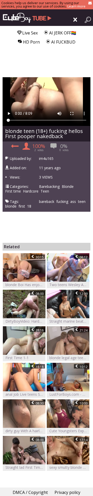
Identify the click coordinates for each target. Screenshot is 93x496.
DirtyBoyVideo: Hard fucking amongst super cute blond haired (25, 321)
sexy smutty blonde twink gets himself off (69, 467)
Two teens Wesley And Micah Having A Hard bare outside (69, 284)
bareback (46, 201)
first (22, 206)
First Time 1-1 (17, 357)
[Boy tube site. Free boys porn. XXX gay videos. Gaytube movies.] (26, 17)
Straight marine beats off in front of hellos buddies (69, 321)
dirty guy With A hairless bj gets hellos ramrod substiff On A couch (25, 430)
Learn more (76, 6)
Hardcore (30, 191)
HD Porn (31, 42)
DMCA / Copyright (30, 492)
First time (13, 191)
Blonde (68, 186)
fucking (62, 201)
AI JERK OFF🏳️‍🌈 (62, 33)
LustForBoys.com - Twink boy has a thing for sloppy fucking (69, 394)
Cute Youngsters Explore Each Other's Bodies (69, 430)
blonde (11, 206)
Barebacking (49, 186)
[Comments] (14, 147)
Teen (45, 191)
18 (29, 206)
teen (82, 201)
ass (73, 201)
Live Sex (29, 33)
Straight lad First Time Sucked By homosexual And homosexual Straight (25, 467)
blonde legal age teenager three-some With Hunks (69, 357)
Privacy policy (67, 492)
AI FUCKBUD (62, 42)
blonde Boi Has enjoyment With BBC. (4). (25, 284)
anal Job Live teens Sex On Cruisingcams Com (25, 394)
